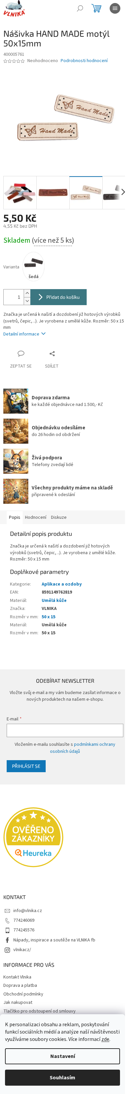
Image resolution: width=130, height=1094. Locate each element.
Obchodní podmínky (23, 994)
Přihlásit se (26, 766)
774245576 (23, 930)
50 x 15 (48, 617)
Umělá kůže (54, 600)
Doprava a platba (20, 985)
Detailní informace (21, 334)
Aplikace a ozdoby (62, 584)
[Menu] (115, 8)
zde (105, 1039)
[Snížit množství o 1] (27, 301)
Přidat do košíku (63, 297)
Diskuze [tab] (59, 517)
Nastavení (62, 1056)
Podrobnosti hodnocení (84, 61)
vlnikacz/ (22, 949)
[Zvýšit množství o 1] (27, 293)
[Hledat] (80, 8)
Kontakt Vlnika (17, 977)
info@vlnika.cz (27, 910)
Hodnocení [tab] (35, 517)
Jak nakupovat (17, 1002)
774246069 (23, 920)
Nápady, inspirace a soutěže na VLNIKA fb (54, 940)
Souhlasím (62, 1077)
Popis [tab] (14, 517)
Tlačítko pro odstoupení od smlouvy (39, 1011)
